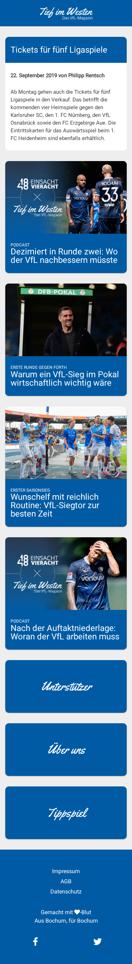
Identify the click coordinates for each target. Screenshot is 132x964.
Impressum (66, 871)
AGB (66, 881)
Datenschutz (66, 891)
